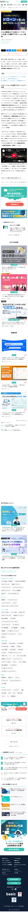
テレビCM (4, 652)
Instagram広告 (5, 646)
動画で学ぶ (16, 860)
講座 (26, 4)
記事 (2, 4)
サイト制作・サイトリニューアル (14, 652)
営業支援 (3, 630)
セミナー (19, 4)
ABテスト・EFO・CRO (6, 615)
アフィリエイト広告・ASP (13, 593)
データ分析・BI (14, 264)
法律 (9, 693)
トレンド (7, 42)
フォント (19, 634)
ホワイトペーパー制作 (6, 661)
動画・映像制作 (5, 618)
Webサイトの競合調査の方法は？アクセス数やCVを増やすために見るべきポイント (13, 267)
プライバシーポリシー (6, 871)
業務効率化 (4, 677)
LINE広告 (19, 646)
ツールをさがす (17, 858)
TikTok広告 (20, 649)
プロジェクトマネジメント (15, 680)
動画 (23, 4)
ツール (15, 4)
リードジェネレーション (12, 599)
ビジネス (14, 355)
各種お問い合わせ (5, 869)
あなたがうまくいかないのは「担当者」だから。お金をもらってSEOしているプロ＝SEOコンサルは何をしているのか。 (13, 323)
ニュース (3, 696)
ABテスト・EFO (18, 7)
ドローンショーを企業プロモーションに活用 (13, 77)
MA (22, 7)
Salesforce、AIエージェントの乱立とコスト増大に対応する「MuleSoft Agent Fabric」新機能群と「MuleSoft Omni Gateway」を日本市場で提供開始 (14, 358)
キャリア (17, 677)
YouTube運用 (4, 649)
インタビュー (16, 690)
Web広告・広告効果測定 (20, 581)
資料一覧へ (14, 733)
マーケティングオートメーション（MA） (10, 621)
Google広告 (4, 643)
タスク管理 (4, 683)
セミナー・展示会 (14, 292)
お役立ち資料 (9, 4)
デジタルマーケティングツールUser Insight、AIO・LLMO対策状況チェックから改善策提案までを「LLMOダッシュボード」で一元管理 (14, 413)
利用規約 (16, 869)
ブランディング (5, 680)
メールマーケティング (6, 587)
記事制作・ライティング (6, 658)
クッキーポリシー (18, 871)
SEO (1, 7)
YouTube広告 (12, 649)
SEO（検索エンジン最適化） (14, 319)
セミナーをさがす (5, 860)
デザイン (14, 661)
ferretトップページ (14, 746)
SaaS (14, 693)
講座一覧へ (14, 723)
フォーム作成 (13, 612)
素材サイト (4, 637)
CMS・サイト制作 (5, 612)
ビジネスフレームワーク (6, 690)
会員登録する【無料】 (21, 709)
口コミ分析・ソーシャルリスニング (8, 634)
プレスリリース (5, 874)
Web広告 (9, 7)
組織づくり (11, 677)
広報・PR (3, 593)
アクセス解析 (12, 618)
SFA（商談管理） (14, 627)
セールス (14, 602)
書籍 (22, 690)
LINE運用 (12, 646)
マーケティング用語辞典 (7, 864)
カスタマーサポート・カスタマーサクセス (10, 606)
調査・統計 (20, 693)
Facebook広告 (12, 643)
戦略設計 (3, 599)
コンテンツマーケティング (18, 587)
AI (2, 42)
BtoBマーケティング (6, 590)
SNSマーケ (5, 7)
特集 (5, 4)
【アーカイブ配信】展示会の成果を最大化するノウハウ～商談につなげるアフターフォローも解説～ (13, 295)
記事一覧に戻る (14, 741)
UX (13, 655)
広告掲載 (16, 872)
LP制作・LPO (21, 612)
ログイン (18, 1)
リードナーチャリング (6, 602)
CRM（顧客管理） (5, 627)
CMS (13, 7)
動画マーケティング (16, 584)
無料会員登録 (15, 879)
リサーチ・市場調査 (16, 590)
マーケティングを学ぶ (6, 862)
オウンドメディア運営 (21, 655)
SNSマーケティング (5, 584)
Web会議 (22, 627)
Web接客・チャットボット (18, 615)
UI (10, 655)
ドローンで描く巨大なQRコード (11, 79)
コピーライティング (17, 658)
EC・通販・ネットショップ (13, 630)
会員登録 (24, 1)
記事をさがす (5, 858)
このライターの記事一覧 (13, 235)
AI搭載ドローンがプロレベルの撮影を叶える (14, 81)
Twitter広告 (20, 643)
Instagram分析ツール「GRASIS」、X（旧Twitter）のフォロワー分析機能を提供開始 (13, 385)
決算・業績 (4, 693)
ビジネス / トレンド (7, 416)
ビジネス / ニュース (7, 361)
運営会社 (4, 872)
